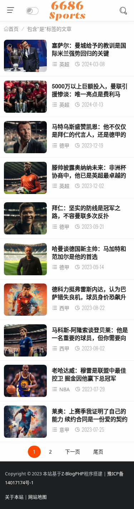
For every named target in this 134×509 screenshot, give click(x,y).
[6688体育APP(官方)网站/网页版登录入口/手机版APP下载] (67, 19)
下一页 (72, 451)
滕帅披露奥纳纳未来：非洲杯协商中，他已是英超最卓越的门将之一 (89, 175)
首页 (14, 28)
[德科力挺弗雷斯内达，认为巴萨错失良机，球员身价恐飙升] (25, 301)
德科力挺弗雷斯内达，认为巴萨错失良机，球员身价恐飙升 (89, 293)
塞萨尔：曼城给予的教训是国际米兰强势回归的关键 (89, 49)
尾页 (98, 451)
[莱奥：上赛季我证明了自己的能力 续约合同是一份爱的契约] (25, 424)
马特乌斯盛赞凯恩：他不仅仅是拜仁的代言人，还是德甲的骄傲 (89, 134)
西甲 (64, 308)
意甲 (64, 429)
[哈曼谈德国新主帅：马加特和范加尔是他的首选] (25, 261)
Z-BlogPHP (72, 474)
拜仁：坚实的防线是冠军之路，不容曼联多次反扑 (86, 212)
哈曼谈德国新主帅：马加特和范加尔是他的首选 (89, 252)
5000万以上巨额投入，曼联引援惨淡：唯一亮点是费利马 (90, 90)
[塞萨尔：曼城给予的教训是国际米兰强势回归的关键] (25, 58)
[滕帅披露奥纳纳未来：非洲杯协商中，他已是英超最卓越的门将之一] (25, 180)
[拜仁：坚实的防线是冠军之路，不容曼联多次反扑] (25, 220)
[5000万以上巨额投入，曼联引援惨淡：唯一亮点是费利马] (25, 99)
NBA (64, 389)
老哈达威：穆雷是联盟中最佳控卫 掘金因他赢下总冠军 (89, 374)
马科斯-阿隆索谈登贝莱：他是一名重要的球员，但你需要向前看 (90, 338)
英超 (64, 64)
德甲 (64, 145)
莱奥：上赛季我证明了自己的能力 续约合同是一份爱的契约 (90, 415)
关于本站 (14, 497)
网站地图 (37, 497)
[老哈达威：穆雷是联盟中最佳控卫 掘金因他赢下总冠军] (25, 383)
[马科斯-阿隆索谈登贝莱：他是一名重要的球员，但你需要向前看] (25, 342)
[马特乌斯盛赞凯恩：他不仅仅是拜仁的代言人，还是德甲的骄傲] (25, 139)
